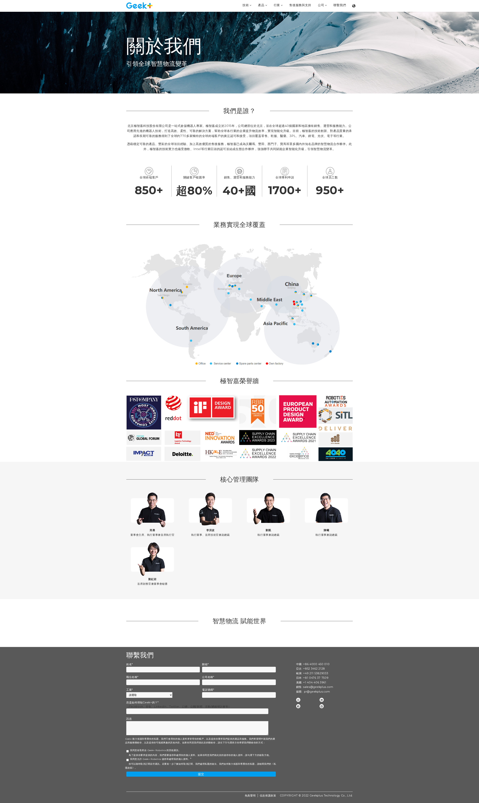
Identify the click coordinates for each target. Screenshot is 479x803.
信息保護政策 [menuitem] (268, 795)
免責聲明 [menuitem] (250, 795)
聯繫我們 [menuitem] (339, 5)
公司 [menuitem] (321, 5)
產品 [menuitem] (261, 5)
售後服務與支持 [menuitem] (300, 5)
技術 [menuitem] (245, 5)
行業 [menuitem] (277, 5)
